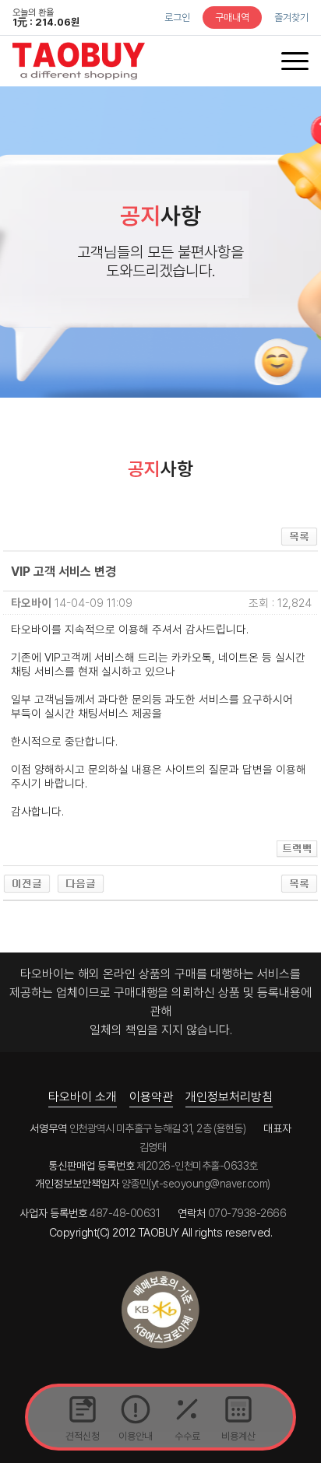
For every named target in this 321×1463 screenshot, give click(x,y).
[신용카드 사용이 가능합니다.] (27, 882)
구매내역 (232, 17)
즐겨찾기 (291, 17)
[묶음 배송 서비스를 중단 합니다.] (80, 882)
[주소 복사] (297, 848)
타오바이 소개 (82, 1096)
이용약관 (151, 1096)
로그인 (177, 17)
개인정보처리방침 (229, 1096)
